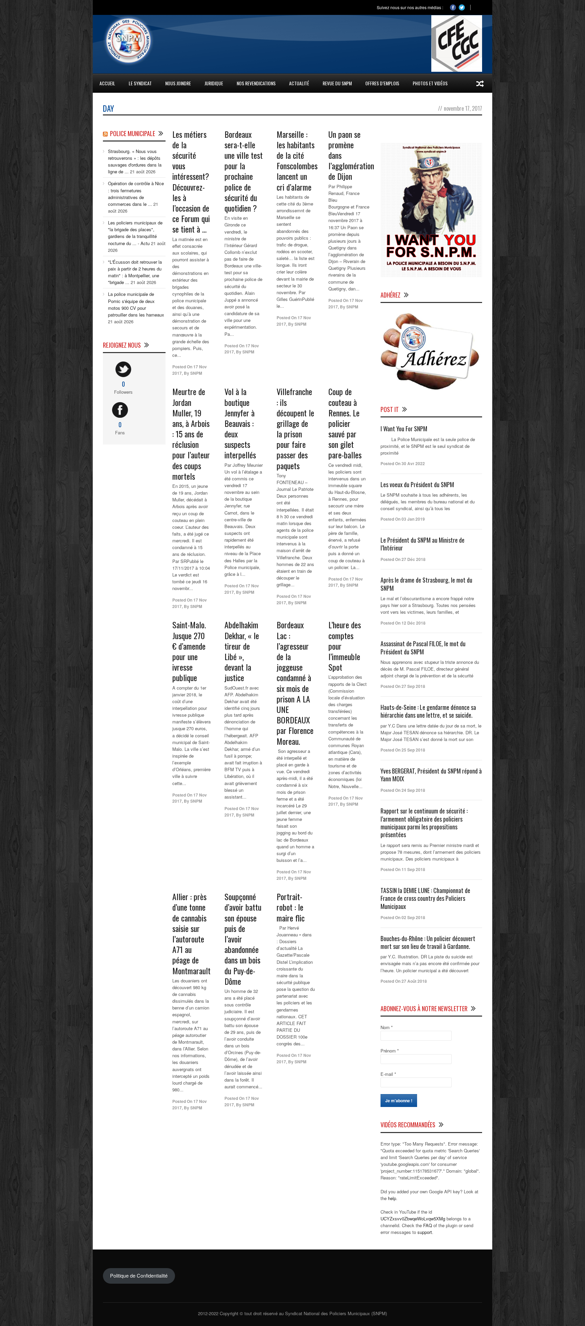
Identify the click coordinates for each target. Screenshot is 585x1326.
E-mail (388, 1074)
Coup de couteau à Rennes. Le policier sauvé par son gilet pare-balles (345, 423)
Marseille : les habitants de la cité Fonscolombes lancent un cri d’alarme (297, 160)
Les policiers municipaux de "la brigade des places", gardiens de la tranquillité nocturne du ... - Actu (135, 232)
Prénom (390, 1050)
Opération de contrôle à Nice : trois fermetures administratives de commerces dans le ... (136, 193)
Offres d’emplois (382, 83)
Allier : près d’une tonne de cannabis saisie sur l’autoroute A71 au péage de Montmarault (191, 933)
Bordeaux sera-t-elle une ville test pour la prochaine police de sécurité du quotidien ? (243, 171)
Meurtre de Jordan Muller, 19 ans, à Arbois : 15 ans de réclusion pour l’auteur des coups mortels (191, 433)
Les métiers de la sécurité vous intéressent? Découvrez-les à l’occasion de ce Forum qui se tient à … (191, 181)
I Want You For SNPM (404, 428)
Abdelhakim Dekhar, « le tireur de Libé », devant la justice (241, 650)
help (392, 1198)
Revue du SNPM (337, 83)
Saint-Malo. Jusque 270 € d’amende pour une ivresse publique (189, 650)
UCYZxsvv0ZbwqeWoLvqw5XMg (413, 1218)
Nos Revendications (256, 83)
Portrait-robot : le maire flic (291, 906)
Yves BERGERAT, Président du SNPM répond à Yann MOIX (431, 774)
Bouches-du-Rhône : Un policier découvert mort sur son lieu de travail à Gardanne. (428, 942)
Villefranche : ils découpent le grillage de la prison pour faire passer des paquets (295, 428)
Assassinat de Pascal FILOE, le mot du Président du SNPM (423, 647)
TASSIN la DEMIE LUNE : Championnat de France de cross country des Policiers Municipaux (425, 898)
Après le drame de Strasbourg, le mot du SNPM (426, 583)
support (424, 1232)
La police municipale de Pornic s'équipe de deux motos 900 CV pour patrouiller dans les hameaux (136, 304)
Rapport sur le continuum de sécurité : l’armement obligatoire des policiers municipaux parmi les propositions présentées (424, 822)
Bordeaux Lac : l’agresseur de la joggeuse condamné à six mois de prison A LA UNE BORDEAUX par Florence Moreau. (295, 682)
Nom (387, 1027)
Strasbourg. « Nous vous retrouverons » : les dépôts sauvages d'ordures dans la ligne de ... (134, 161)
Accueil (107, 83)
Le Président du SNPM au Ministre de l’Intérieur (422, 544)
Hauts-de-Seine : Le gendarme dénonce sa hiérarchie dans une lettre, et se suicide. (428, 711)
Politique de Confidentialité (139, 1275)
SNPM (196, 373)
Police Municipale (132, 133)
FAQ (427, 1225)
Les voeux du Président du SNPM (417, 484)
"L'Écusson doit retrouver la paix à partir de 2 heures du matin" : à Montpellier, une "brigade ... (135, 272)
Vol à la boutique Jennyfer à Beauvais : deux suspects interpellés (240, 423)
